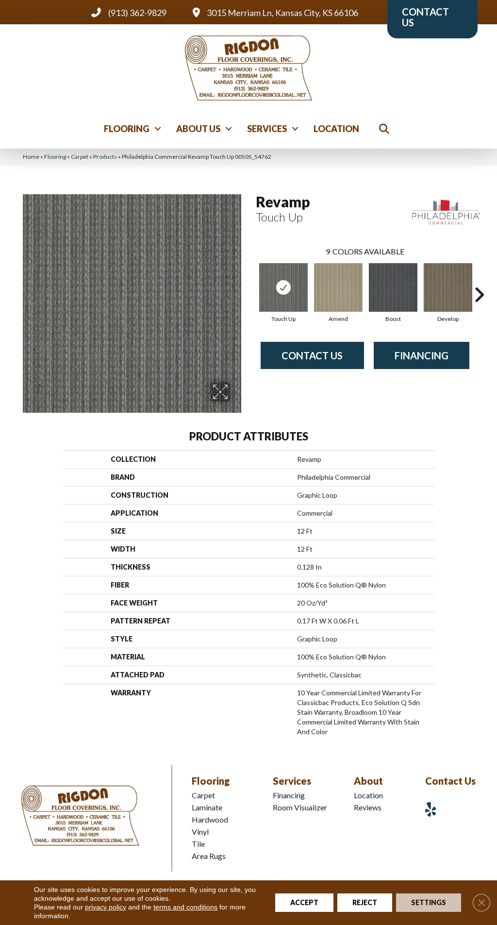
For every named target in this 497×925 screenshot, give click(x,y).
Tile (198, 843)
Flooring (126, 128)
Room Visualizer (300, 807)
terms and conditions (185, 907)
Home (31, 156)
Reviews (367, 807)
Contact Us (312, 355)
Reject (364, 902)
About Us (198, 128)
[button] (157, 129)
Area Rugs (209, 855)
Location (336, 128)
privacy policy (105, 907)
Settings (428, 902)
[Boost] (393, 287)
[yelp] (434, 809)
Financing (421, 355)
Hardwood (210, 819)
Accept (304, 902)
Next (479, 280)
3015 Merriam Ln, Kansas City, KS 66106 (282, 12)
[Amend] (338, 287)
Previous (251, 280)
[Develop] (448, 287)
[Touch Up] (283, 287)
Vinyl (200, 831)
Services (267, 128)
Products (105, 156)
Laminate (207, 807)
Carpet (79, 156)
